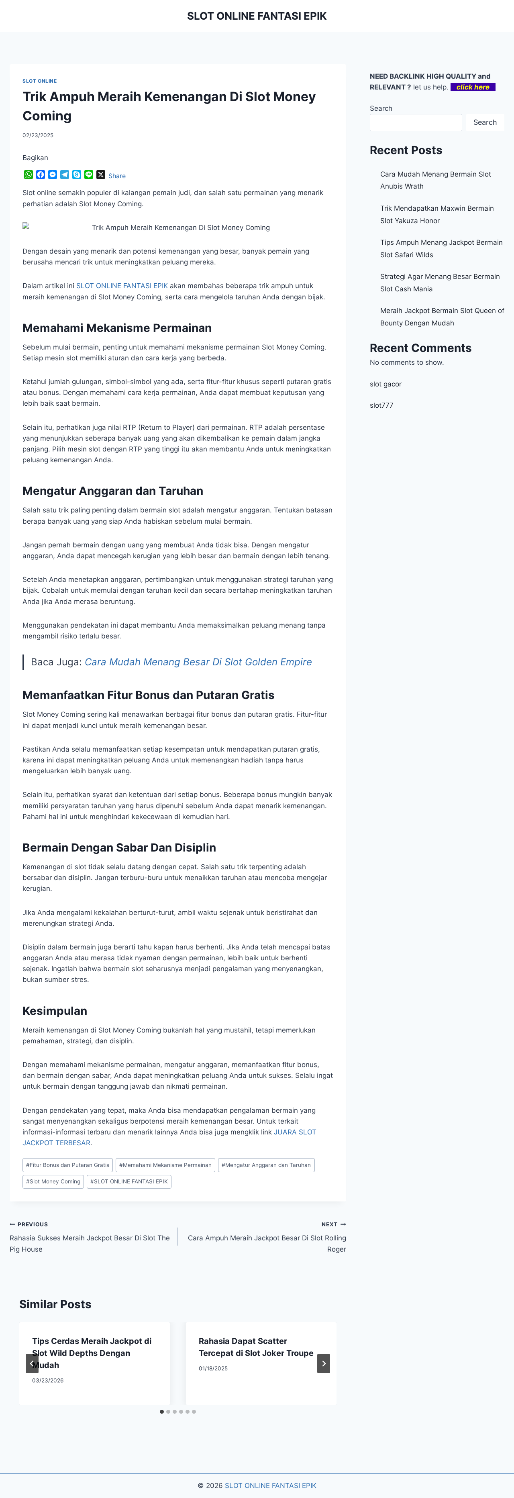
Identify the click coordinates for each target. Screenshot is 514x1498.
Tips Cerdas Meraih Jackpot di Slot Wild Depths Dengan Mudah (91, 1353)
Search (381, 108)
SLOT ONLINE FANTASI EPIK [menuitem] (122, 286)
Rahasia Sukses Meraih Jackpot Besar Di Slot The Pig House (90, 1237)
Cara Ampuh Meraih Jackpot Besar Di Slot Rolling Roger (267, 1237)
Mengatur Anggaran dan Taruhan (266, 1165)
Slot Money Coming (53, 1181)
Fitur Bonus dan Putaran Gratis (67, 1165)
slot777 (382, 405)
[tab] (162, 1412)
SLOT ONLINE (39, 81)
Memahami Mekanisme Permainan (165, 1165)
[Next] (323, 1363)
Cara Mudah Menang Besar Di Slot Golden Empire (198, 662)
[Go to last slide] (32, 1363)
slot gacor (386, 384)
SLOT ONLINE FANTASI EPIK (129, 1181)
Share (117, 176)
